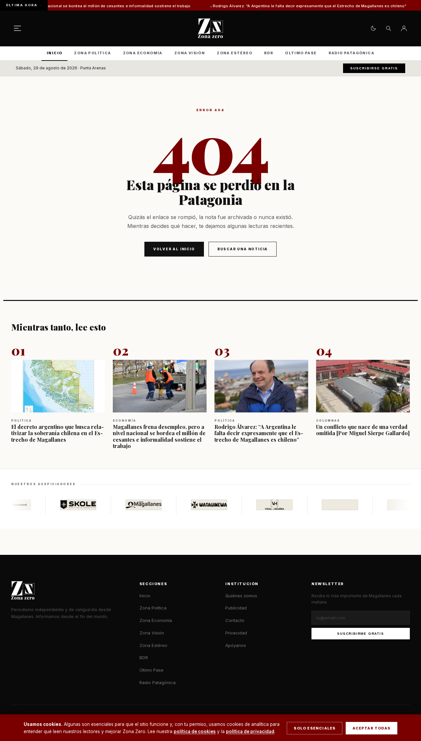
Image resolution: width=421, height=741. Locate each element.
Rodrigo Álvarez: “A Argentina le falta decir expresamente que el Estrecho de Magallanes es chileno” (283, 6)
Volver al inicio (174, 249)
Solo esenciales (314, 728)
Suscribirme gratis (360, 633)
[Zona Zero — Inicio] (210, 28)
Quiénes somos (241, 595)
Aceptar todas (371, 728)
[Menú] (17, 28)
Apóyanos (235, 645)
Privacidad (236, 632)
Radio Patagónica (351, 53)
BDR (268, 53)
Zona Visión (189, 53)
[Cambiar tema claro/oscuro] (373, 28)
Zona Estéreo (234, 53)
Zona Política (92, 53)
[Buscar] (388, 28)
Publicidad (236, 607)
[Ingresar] (404, 28)
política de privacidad (250, 731)
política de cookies (195, 731)
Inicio (54, 53)
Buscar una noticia (242, 249)
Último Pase (300, 53)
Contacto (234, 620)
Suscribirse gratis (374, 68)
